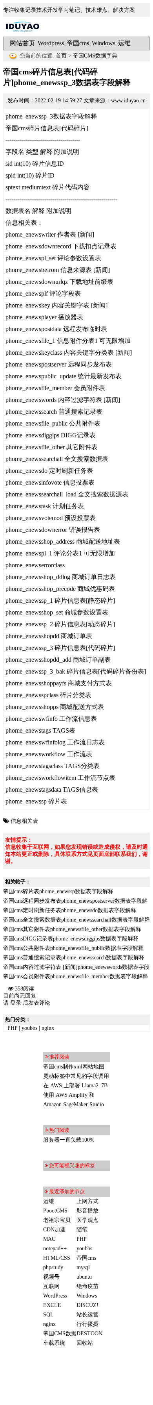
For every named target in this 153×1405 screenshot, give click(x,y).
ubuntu (84, 1277)
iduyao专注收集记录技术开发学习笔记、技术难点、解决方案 (22, 27)
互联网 (51, 1286)
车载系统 (54, 1343)
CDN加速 (54, 1230)
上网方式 (87, 1201)
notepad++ (55, 1248)
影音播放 (87, 1211)
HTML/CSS (56, 1258)
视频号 (51, 1277)
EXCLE (52, 1305)
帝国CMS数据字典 (95, 56)
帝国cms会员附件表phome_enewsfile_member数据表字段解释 (75, 976)
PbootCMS (55, 1211)
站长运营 (87, 1315)
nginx (48, 1028)
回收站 (84, 1343)
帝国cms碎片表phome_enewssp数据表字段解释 (58, 891)
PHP (12, 1028)
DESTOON (89, 1334)
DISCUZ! (87, 1305)
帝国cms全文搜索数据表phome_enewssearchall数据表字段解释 (76, 920)
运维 (124, 43)
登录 (15, 1003)
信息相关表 (24, 821)
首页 (61, 56)
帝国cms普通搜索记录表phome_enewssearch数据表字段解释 (73, 958)
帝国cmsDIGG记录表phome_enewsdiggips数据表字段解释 (70, 939)
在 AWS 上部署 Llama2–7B (75, 1085)
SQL (48, 1315)
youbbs (29, 1028)
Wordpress (51, 43)
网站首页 (22, 43)
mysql (83, 1267)
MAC (49, 1239)
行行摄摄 (87, 1324)
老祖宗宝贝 (57, 1220)
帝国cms (78, 43)
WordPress (55, 1296)
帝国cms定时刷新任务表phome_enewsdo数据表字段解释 (69, 910)
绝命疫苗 (87, 1286)
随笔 (81, 1230)
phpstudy (53, 1267)
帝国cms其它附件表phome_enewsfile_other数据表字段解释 (72, 929)
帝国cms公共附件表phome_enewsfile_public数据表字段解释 (73, 948)
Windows (103, 43)
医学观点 (87, 1220)
